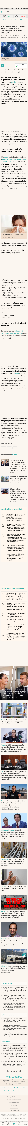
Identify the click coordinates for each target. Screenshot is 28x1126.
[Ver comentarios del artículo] (19, 72)
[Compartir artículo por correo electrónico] (15, 72)
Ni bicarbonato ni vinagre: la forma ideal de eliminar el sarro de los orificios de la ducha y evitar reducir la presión (16, 636)
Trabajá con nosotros (14, 1094)
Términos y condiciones (14, 1102)
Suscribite (23, 1087)
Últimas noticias (4, 8)
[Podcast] (9, 1084)
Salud (9, 448)
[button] (24, 955)
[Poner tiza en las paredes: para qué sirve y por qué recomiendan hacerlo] (14, 877)
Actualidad (14, 8)
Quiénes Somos (8, 1090)
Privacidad (14, 1105)
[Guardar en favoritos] (2, 65)
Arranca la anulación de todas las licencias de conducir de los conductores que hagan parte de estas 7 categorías (16, 548)
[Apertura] (6, 1081)
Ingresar (25, 1124)
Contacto (4, 1087)
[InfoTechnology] (18, 1084)
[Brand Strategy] (23, 1080)
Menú (3, 1124)
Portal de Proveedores (18, 1090)
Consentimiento (14, 1108)
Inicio (14, 1124)
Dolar (8, 1124)
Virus (14, 448)
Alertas (19, 1124)
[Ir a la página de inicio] (2, 12)
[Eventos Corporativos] (15, 1080)
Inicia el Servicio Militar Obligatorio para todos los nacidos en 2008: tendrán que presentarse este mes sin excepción (16, 557)
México (21, 20)
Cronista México (5, 20)
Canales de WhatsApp (13, 1087)
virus (6, 157)
